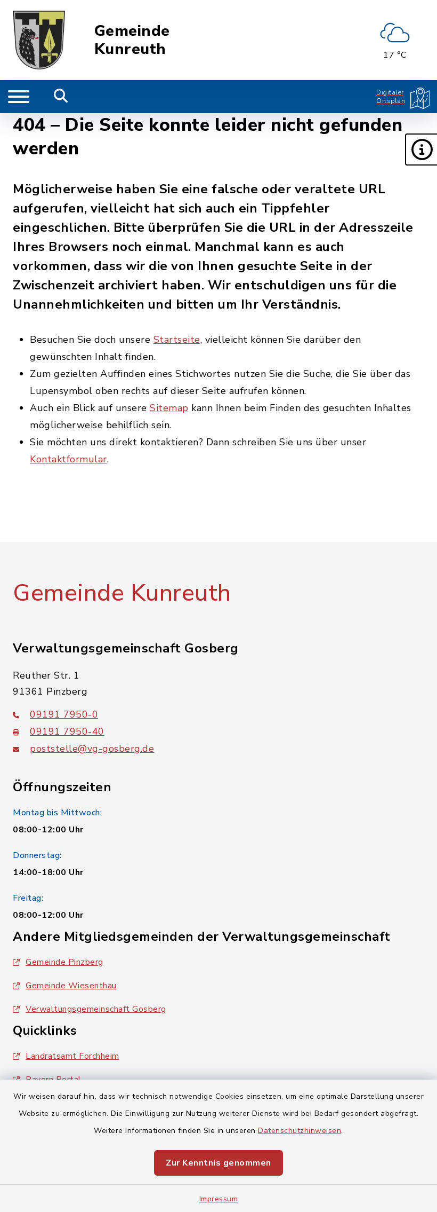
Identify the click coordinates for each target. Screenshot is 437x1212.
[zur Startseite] (39, 40)
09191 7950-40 (67, 731)
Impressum (218, 1199)
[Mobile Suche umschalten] (61, 96)
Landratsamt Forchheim (72, 1056)
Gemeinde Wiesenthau (71, 985)
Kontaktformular (68, 459)
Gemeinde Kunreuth (132, 40)
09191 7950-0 (64, 714)
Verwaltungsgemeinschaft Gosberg (96, 1009)
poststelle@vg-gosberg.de (92, 748)
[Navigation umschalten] (18, 96)
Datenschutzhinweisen (299, 1131)
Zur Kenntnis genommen (218, 1163)
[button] (421, 149)
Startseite (176, 339)
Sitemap (169, 408)
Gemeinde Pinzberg (64, 962)
